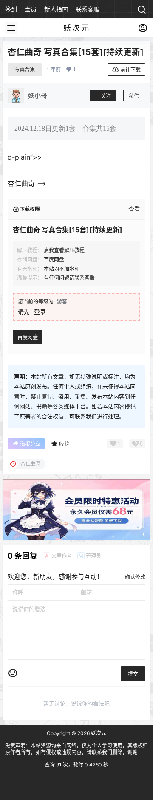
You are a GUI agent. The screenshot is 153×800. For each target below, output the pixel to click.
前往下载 (130, 70)
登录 (40, 311)
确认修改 (135, 577)
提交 (133, 674)
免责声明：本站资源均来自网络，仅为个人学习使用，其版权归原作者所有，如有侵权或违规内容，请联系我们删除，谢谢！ (76, 749)
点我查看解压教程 (64, 250)
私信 (134, 96)
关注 (106, 96)
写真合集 (24, 69)
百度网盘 (27, 337)
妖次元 (98, 733)
